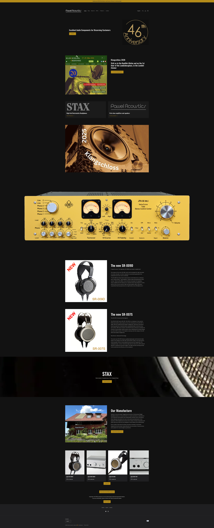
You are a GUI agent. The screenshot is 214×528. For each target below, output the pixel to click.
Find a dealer (107, 501)
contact (110, 507)
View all (107, 483)
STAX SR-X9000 (69, 476)
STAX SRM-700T (134, 476)
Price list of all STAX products (107, 491)
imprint (107, 507)
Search (103, 507)
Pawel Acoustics (70, 525)
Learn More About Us (117, 431)
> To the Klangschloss (117, 71)
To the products (113, 115)
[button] (97, 11)
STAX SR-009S (112, 476)
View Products (70, 115)
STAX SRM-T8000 (91, 476)
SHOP (72, 33)
